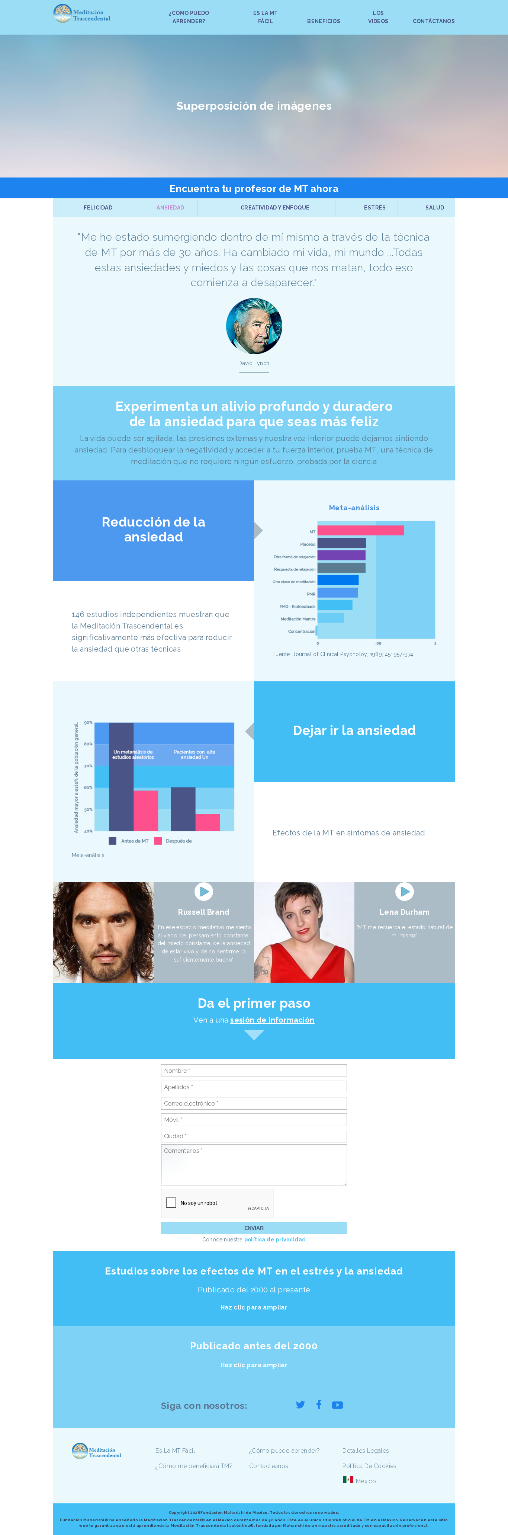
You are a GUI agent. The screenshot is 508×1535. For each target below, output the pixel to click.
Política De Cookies (370, 1466)
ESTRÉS (375, 208)
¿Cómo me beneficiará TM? (193, 1466)
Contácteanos (269, 1466)
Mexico (366, 1481)
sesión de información (272, 1020)
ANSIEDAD (170, 208)
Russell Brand (203, 912)
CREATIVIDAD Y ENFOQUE (275, 208)
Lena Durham (405, 912)
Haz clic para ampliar (254, 1307)
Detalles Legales (366, 1450)
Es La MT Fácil (175, 1450)
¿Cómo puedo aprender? (284, 1450)
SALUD (434, 208)
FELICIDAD (98, 208)
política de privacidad (275, 1240)
